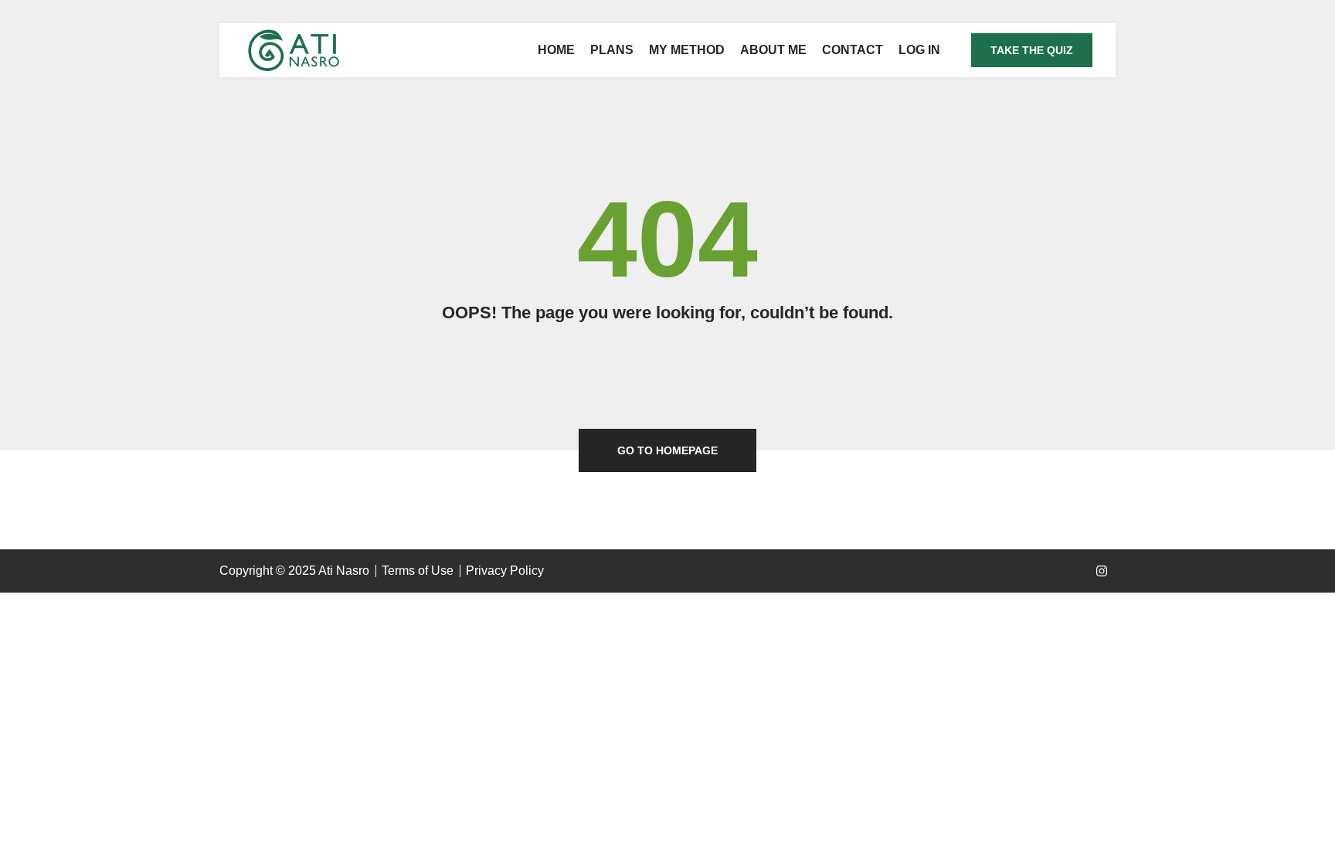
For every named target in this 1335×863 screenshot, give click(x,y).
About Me (773, 49)
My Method (687, 49)
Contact (852, 49)
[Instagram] (1102, 571)
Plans (612, 49)
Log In (919, 49)
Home (556, 49)
